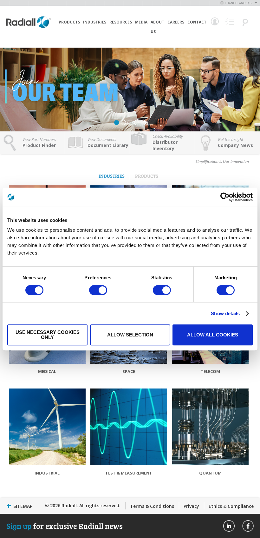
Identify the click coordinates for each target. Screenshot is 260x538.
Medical (47, 371)
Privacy (191, 506)
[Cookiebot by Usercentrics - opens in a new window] (225, 197)
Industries (94, 22)
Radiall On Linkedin (229, 526)
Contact (196, 22)
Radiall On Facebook (248, 526)
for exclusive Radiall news (64, 526)
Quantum (210, 473)
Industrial (47, 473)
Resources (120, 22)
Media (141, 22)
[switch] (98, 291)
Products (69, 22)
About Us (157, 26)
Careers (175, 22)
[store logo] (28, 32)
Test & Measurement (128, 473)
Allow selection (130, 334)
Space (128, 371)
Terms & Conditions (152, 506)
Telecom (210, 371)
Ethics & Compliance (231, 506)
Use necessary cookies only (48, 334)
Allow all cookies (212, 334)
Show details (225, 313)
